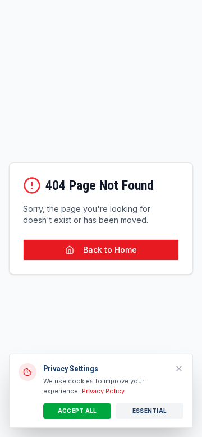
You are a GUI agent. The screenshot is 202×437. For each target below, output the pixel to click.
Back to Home (110, 249)
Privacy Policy (103, 391)
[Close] (179, 368)
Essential (149, 410)
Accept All (77, 410)
